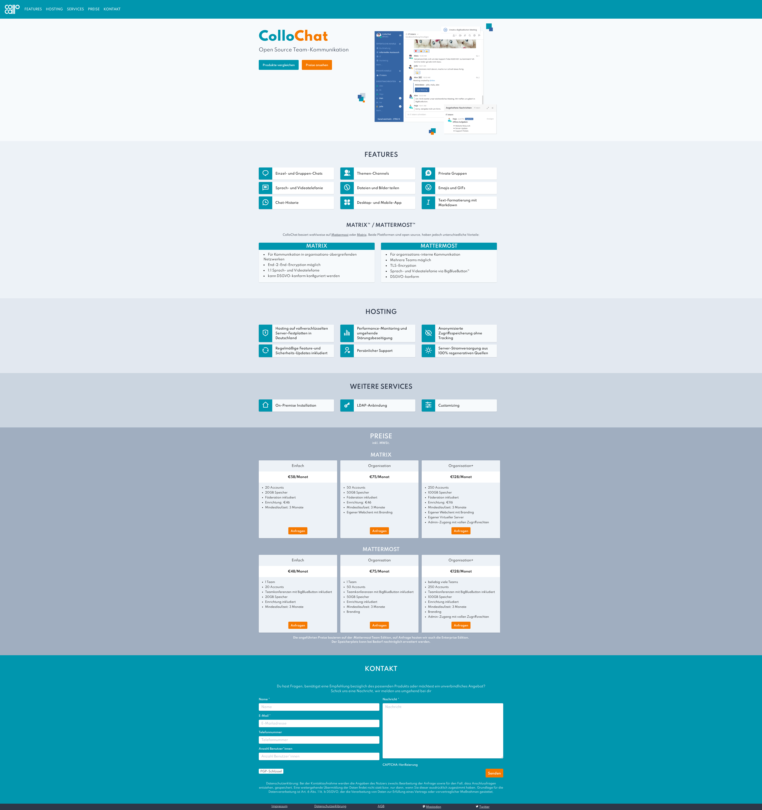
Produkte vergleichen (279, 65)
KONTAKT (112, 9)
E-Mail (265, 716)
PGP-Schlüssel (271, 771)
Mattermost (339, 235)
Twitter (484, 807)
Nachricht (391, 699)
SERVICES (75, 9)
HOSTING (54, 9)
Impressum (279, 806)
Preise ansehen (317, 65)
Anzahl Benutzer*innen (275, 748)
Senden (494, 773)
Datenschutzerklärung (330, 806)
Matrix (362, 235)
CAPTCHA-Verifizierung (400, 765)
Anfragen (298, 531)
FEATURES (33, 9)
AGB (381, 806)
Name (264, 699)
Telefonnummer (270, 732)
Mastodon (433, 807)
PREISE (94, 9)
